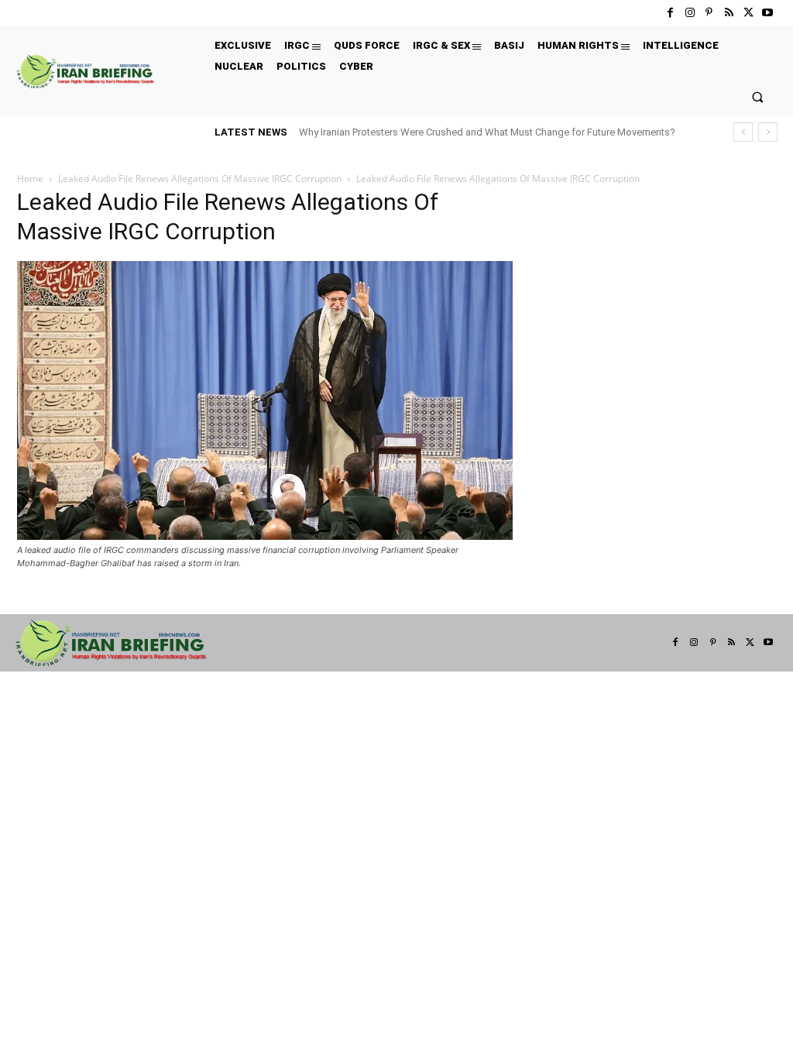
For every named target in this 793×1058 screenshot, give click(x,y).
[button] (758, 96)
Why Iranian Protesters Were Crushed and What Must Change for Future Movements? (487, 132)
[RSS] (728, 12)
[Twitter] (748, 12)
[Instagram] (689, 12)
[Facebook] (670, 12)
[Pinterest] (709, 12)
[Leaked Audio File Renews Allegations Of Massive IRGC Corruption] (265, 535)
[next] (768, 132)
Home (30, 178)
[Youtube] (768, 12)
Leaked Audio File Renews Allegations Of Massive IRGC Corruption (200, 178)
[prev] (743, 132)
